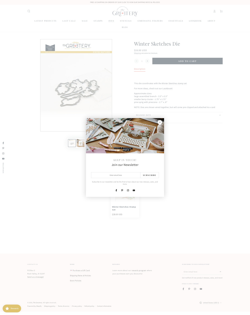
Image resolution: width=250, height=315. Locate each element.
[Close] (160, 122)
